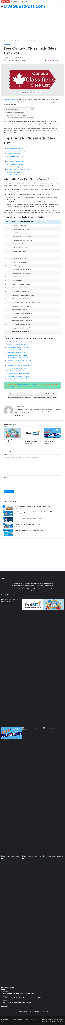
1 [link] (4, 336)
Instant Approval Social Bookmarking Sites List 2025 (30, 530)
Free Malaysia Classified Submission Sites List (21, 360)
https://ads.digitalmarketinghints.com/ (18, 169)
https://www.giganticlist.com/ (15, 156)
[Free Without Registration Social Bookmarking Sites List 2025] (8, 513)
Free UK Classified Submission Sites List (19, 347)
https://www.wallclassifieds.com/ (16, 151)
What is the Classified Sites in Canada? (17, 114)
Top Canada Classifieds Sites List (15, 112)
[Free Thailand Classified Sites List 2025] (32, 733)
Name (6, 477)
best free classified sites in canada (21, 394)
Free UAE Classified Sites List (16, 350)
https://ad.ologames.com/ (14, 172)
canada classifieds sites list (46, 394)
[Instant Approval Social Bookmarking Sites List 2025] (8, 532)
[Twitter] (18, 416)
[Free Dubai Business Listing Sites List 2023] (8, 526)
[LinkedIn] (20, 416)
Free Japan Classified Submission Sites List (20, 365)
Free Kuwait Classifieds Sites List (17, 379)
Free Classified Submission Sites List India (19, 342)
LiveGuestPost (10, 60)
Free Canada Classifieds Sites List (17, 355)
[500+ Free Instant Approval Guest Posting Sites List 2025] (8, 508)
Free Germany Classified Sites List (17, 368)
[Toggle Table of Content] (32, 109)
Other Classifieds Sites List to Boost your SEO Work (22, 117)
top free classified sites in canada (45, 397)
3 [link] (6, 336)
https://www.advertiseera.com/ (16, 164)
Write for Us (49, 1019)
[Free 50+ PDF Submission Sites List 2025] (53, 919)
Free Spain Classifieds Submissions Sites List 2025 (32, 440)
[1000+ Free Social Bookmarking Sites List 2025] (8, 519)
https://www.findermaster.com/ (16, 161)
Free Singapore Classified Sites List (17, 358)
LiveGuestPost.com (9, 100)
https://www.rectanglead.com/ (16, 175)
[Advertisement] (32, 24)
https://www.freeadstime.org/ (15, 148)
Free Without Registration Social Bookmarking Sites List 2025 (33, 512)
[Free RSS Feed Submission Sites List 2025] (32, 919)
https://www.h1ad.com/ (13, 153)
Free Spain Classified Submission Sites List (20, 363)
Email (6, 484)
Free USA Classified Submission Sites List (19, 344)
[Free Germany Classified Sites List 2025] (52, 433)
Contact (13, 386)
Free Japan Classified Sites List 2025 (12, 440)
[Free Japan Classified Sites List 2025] (12, 433)
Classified (11, 41)
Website (36, 484)
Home (6, 41)
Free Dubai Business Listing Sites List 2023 (27, 524)
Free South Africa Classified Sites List (18, 373)
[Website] (16, 416)
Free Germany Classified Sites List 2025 (51, 440)
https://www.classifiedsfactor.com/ (17, 159)
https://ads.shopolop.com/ (14, 167)
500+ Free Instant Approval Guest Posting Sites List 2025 (32, 506)
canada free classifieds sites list (19, 397)
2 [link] (5, 336)
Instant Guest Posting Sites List (26, 384)
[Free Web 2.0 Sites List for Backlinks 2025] (53, 791)
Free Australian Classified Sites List (17, 352)
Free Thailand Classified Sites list (17, 371)
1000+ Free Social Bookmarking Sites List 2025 (28, 518)
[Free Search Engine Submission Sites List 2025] (11, 919)
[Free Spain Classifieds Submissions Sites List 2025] (32, 433)
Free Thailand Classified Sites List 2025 (21, 1)
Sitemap (56, 1019)
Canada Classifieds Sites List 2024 (17, 115)
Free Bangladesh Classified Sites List (18, 376)
